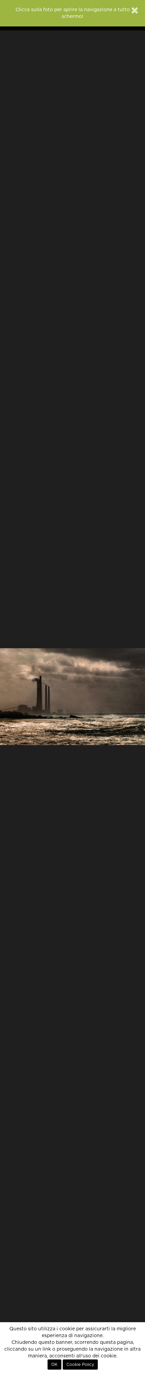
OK (54, 1365)
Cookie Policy (80, 1365)
